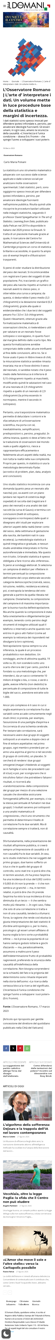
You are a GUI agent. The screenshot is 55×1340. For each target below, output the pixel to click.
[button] (6, 1333)
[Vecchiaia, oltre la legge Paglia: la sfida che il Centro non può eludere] (27, 1175)
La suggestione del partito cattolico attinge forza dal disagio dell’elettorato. (13, 1070)
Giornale (15, 81)
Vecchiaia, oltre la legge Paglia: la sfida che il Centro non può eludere (25, 1198)
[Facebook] (6, 1048)
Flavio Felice (8, 1271)
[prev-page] (5, 1293)
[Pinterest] (20, 1048)
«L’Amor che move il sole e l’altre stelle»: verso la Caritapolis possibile (24, 1264)
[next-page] (10, 1293)
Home (5, 81)
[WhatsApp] (27, 1048)
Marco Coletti (9, 1136)
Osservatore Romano (13, 155)
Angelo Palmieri (10, 1206)
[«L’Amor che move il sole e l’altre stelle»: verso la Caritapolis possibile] (27, 1240)
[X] (13, 1048)
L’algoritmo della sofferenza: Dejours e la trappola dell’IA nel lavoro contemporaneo (26, 1129)
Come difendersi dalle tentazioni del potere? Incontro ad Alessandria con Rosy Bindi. (41, 1070)
